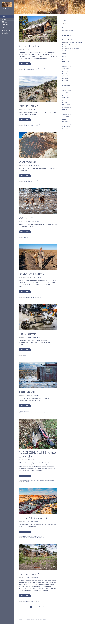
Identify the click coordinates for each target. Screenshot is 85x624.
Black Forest (26, 69)
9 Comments (35, 577)
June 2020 (64, 78)
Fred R (30, 459)
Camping (25, 125)
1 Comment (37, 165)
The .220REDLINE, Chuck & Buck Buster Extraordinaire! (37, 454)
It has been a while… (28, 392)
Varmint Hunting (25, 411)
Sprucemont (35, 69)
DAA (28, 49)
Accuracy (24, 480)
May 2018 (64, 102)
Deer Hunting (36, 480)
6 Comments (38, 277)
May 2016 (64, 128)
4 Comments (36, 221)
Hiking (44, 409)
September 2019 (66, 90)
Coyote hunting (31, 297)
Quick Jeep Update (27, 334)
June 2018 (64, 100)
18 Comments (36, 395)
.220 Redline (26, 481)
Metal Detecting (42, 295)
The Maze (39, 537)
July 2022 (64, 56)
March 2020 (65, 83)
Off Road (32, 180)
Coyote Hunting (30, 295)
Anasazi (24, 180)
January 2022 (65, 63)
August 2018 (65, 97)
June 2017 (64, 121)
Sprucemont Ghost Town (30, 46)
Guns (41, 480)
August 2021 (65, 68)
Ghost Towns (30, 125)
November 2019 (65, 88)
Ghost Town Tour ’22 (28, 106)
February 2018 (65, 104)
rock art (38, 412)
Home (3, 16)
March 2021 (65, 73)
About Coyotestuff (6, 30)
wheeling (43, 537)
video (37, 125)
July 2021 (64, 71)
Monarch (31, 69)
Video (40, 180)
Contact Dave (5, 33)
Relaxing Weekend (27, 162)
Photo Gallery (5, 25)
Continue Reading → (24, 63)
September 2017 (66, 114)
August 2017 (65, 116)
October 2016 (65, 126)
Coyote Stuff (7, 8)
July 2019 (64, 95)
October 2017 (65, 112)
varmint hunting (49, 412)
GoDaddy (44, 619)
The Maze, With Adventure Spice (34, 518)
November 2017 (65, 109)
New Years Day (25, 218)
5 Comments (37, 459)
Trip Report (36, 180)
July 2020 (64, 75)
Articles (4, 19)
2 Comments (35, 109)
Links (3, 27)
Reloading (44, 480)
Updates (28, 353)
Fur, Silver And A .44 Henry (31, 274)
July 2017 (64, 119)
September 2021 (66, 66)
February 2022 (65, 61)
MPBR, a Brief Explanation (76, 42)
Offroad (37, 601)
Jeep (34, 125)
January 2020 (65, 85)
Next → (43, 606)
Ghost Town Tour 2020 (29, 574)
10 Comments (35, 521)
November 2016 (65, 124)
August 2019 (65, 92)
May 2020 (64, 80)
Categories (4, 22)
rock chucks (42, 412)
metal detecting (38, 297)
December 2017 (65, 107)
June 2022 (64, 59)
